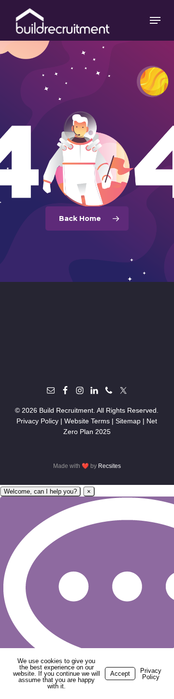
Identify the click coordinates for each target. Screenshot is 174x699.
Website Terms (87, 421)
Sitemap (128, 421)
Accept (120, 673)
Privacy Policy (37, 421)
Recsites (109, 466)
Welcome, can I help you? (40, 491)
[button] (155, 20)
